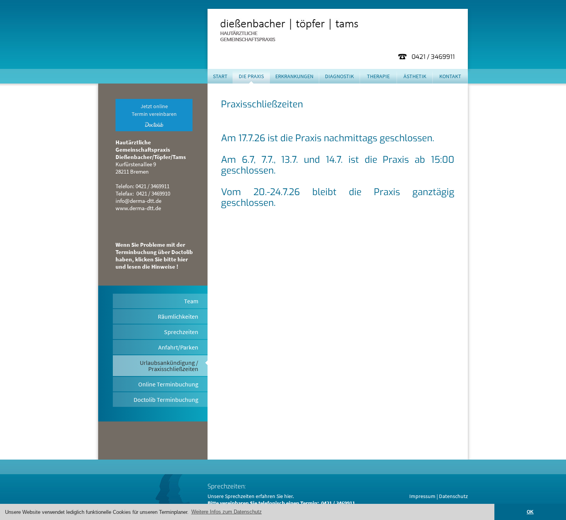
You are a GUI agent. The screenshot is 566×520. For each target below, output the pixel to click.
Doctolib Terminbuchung (166, 399)
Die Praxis (251, 76)
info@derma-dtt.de (138, 200)
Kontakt (450, 76)
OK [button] (530, 511)
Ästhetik (415, 76)
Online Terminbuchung (168, 384)
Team (191, 301)
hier (288, 496)
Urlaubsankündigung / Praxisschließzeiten (169, 366)
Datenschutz (453, 496)
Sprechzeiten (181, 332)
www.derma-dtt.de (138, 208)
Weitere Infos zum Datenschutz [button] (226, 512)
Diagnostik (339, 76)
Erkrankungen (294, 76)
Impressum (422, 496)
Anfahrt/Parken (178, 347)
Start (220, 76)
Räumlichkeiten (178, 316)
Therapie (378, 76)
